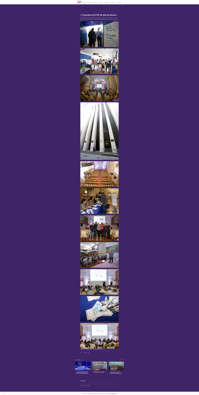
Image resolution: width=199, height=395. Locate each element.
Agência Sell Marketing (112, 393)
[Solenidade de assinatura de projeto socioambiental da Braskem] (82, 366)
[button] (122, 4)
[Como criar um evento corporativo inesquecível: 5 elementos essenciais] (116, 366)
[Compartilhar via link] (88, 352)
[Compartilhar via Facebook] (80, 352)
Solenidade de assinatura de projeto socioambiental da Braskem (82, 372)
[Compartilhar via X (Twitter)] (83, 352)
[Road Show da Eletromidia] (99, 366)
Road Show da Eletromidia (98, 372)
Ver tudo (122, 359)
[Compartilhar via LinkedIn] (85, 352)
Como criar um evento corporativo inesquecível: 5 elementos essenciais (115, 372)
